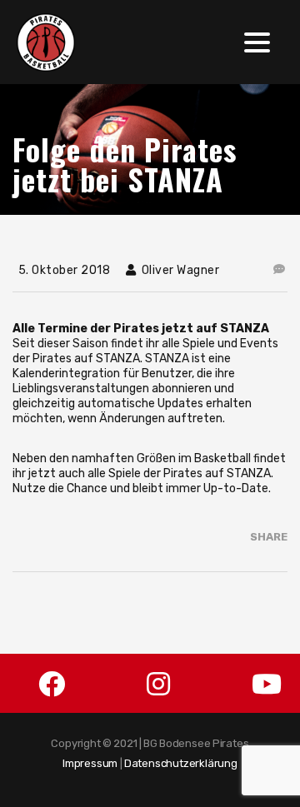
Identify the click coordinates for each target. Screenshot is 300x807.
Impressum (90, 763)
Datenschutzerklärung (181, 763)
